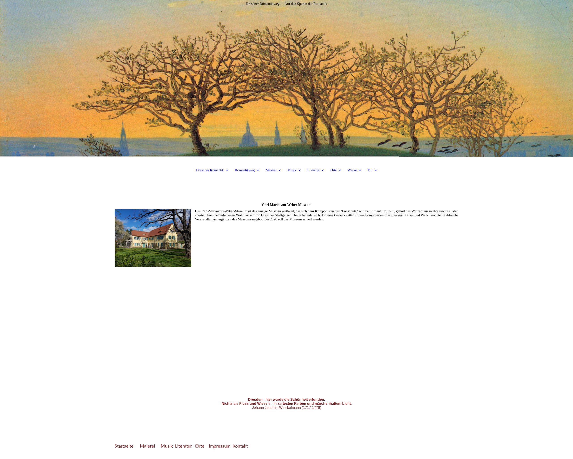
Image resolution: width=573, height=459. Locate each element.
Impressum (219, 446)
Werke (352, 170)
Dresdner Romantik (210, 170)
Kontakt (240, 446)
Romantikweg (245, 170)
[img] (286, 78)
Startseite (124, 446)
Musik (291, 170)
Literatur (313, 170)
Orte (334, 170)
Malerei (271, 170)
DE (370, 170)
